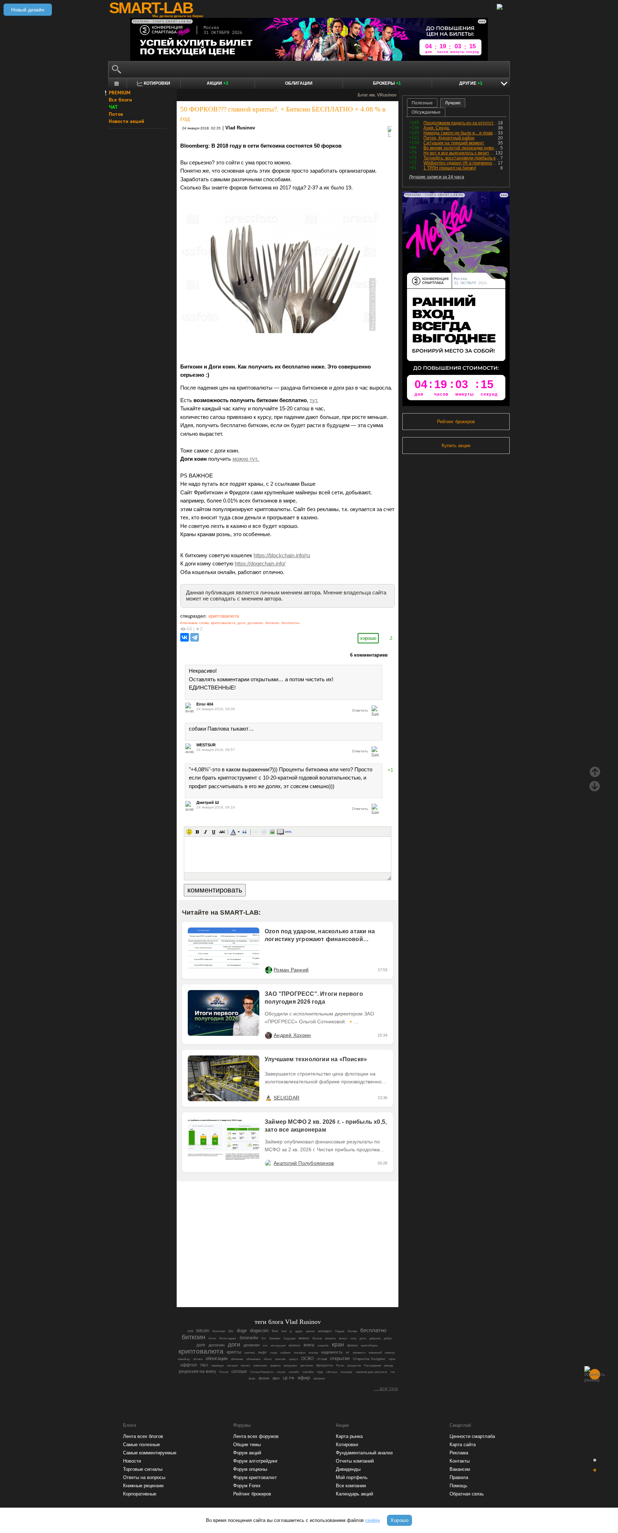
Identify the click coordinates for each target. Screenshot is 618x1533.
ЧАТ (113, 107)
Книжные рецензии (143, 1485)
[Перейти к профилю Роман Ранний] (268, 969)
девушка (375, 1338)
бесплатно (290, 623)
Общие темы (247, 1444)
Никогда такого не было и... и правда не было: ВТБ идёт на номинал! (460, 132)
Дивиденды (348, 1469)
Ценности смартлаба (472, 1436)
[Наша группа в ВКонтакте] (299, 1281)
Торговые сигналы (142, 1469)
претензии (306, 1365)
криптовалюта (224, 616)
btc (231, 1331)
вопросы (330, 1338)
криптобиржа (369, 1345)
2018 (190, 1331)
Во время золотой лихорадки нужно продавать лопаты (461, 147)
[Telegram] (194, 637)
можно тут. (246, 459)
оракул (293, 1359)
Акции (217, 83)
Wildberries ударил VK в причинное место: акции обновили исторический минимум (460, 162)
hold (283, 1331)
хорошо (368, 638)
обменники (253, 1359)
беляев (352, 1331)
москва (313, 1352)
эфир (304, 1377)
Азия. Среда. (436, 127)
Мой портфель (352, 1477)
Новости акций (126, 121)
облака (197, 1359)
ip (291, 1331)
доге (200, 1344)
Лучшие (453, 102)
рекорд (388, 1365)
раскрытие (354, 1365)
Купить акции (456, 445)
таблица (331, 1372)
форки (264, 1378)
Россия (223, 1372)
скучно (281, 1372)
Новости (132, 1461)
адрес (299, 1331)
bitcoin (202, 1331)
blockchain (218, 1331)
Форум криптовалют (255, 1477)
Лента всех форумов (256, 1436)
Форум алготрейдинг (255, 1461)
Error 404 (204, 704)
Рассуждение (372, 1365)
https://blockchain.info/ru (282, 555)
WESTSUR (206, 745)
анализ (310, 1331)
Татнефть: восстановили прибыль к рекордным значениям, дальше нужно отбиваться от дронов (461, 157)
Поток (116, 114)
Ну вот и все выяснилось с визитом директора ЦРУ (459, 152)
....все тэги (386, 1388)
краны (352, 1345)
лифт (262, 1352)
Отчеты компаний (355, 1461)
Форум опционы (250, 1469)
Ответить (360, 710)
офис (392, 1359)
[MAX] (275, 1281)
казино (294, 1345)
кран (338, 1344)
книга (309, 1345)
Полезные (422, 102)
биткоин (272, 623)
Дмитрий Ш (207, 802)
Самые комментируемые (149, 1452)
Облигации (299, 83)
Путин (340, 1365)
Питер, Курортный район (449, 137)
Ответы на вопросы (144, 1477)
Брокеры (387, 83)
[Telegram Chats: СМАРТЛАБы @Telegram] (251, 1281)
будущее (289, 1338)
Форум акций (247, 1452)
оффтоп (188, 1365)
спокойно (308, 1372)
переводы (217, 1365)
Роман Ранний (291, 970)
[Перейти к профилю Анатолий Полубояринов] (268, 1163)
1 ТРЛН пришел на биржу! (449, 167)
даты (362, 1338)
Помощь (458, 1485)
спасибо (294, 1372)
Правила (459, 1477)
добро (388, 1338)
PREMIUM (120, 92)
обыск (268, 1359)
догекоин (217, 1345)
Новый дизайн (27, 10)
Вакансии (460, 1469)
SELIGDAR (286, 1098)
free (275, 1331)
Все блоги (120, 100)
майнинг (285, 1352)
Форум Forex (247, 1485)
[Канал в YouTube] (324, 1281)
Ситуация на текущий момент (453, 142)
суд (320, 1372)
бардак (339, 1331)
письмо (245, 1365)
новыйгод (184, 1359)
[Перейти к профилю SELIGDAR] (268, 1097)
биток (212, 1338)
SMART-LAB (151, 8)
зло (265, 1345)
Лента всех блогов (143, 1436)
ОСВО (307, 1358)
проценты (324, 1365)
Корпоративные (139, 1494)
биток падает (227, 1338)
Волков (317, 1338)
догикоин (255, 623)
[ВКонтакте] (184, 637)
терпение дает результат (371, 1372)
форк (252, 1378)
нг (347, 1352)
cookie (372, 1520)
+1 (390, 770)
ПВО (204, 1365)
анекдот (325, 1331)
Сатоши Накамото (262, 1372)
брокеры (274, 1338)
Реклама (459, 1452)
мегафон (299, 1352)
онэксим (280, 1359)
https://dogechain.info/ (260, 564)
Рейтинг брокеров (456, 421)
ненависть (359, 1352)
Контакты (460, 1461)
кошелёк (323, 1345)
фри (276, 1378)
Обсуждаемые (426, 112)
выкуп (343, 1338)
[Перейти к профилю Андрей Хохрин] (268, 1035)
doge (242, 1330)
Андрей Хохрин (292, 1035)
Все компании (351, 1485)
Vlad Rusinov (240, 127)
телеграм (346, 1372)
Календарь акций (354, 1494)
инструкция (278, 1345)
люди (273, 1352)
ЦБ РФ (288, 1378)
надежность (332, 1352)
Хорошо (399, 1520)
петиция (232, 1365)
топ (393, 1372)
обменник (237, 1359)
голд (353, 1338)
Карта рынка (349, 1436)
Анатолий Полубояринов (304, 1163)
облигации (216, 1358)
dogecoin (259, 1330)
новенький (375, 1352)
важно (304, 1338)
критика (250, 1352)
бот (263, 1338)
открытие (340, 1358)
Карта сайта (463, 1444)
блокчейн (249, 1338)
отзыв (322, 1359)
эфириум (319, 1378)
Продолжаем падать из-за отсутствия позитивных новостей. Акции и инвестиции (460, 122)
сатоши (239, 1371)
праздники (290, 1365)
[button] (189, 832)
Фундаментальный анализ (364, 1452)
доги (241, 623)
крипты (234, 1352)
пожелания (260, 1365)
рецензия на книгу (197, 1371)
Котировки (347, 1444)
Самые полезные (141, 1444)
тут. (314, 400)
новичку (390, 1352)
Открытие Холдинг (369, 1359)
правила (275, 1365)
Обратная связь (467, 1494)
